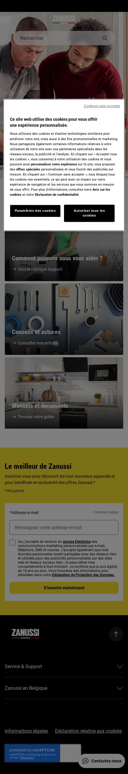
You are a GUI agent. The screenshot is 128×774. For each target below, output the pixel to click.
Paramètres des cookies (35, 210)
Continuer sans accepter (102, 106)
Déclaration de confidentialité (57, 194)
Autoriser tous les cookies (89, 213)
